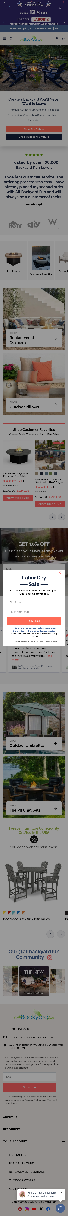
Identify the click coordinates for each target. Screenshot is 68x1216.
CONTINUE (34, 621)
